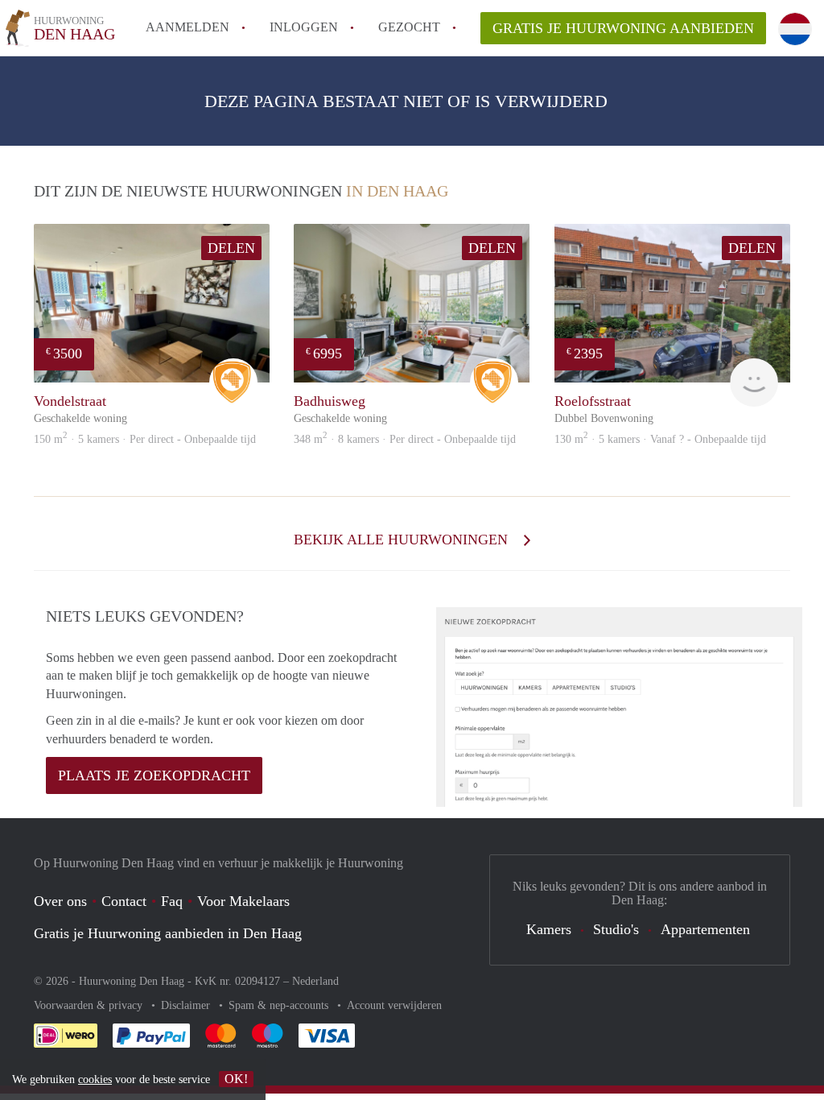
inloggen (304, 27)
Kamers (548, 929)
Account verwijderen (394, 1005)
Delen (231, 248)
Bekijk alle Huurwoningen (403, 539)
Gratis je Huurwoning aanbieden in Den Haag (168, 933)
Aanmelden (187, 27)
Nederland (315, 981)
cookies (95, 1079)
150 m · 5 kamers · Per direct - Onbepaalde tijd (145, 439)
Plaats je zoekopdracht (154, 775)
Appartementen (705, 929)
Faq (172, 901)
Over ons (60, 901)
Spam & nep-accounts (280, 1005)
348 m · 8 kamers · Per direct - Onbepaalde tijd (405, 439)
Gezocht (409, 27)
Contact (123, 901)
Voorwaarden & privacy (90, 1005)
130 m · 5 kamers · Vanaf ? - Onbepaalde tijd (660, 439)
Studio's (616, 929)
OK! (236, 1079)
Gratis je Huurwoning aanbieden (623, 28)
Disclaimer (187, 1005)
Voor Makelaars (243, 901)
